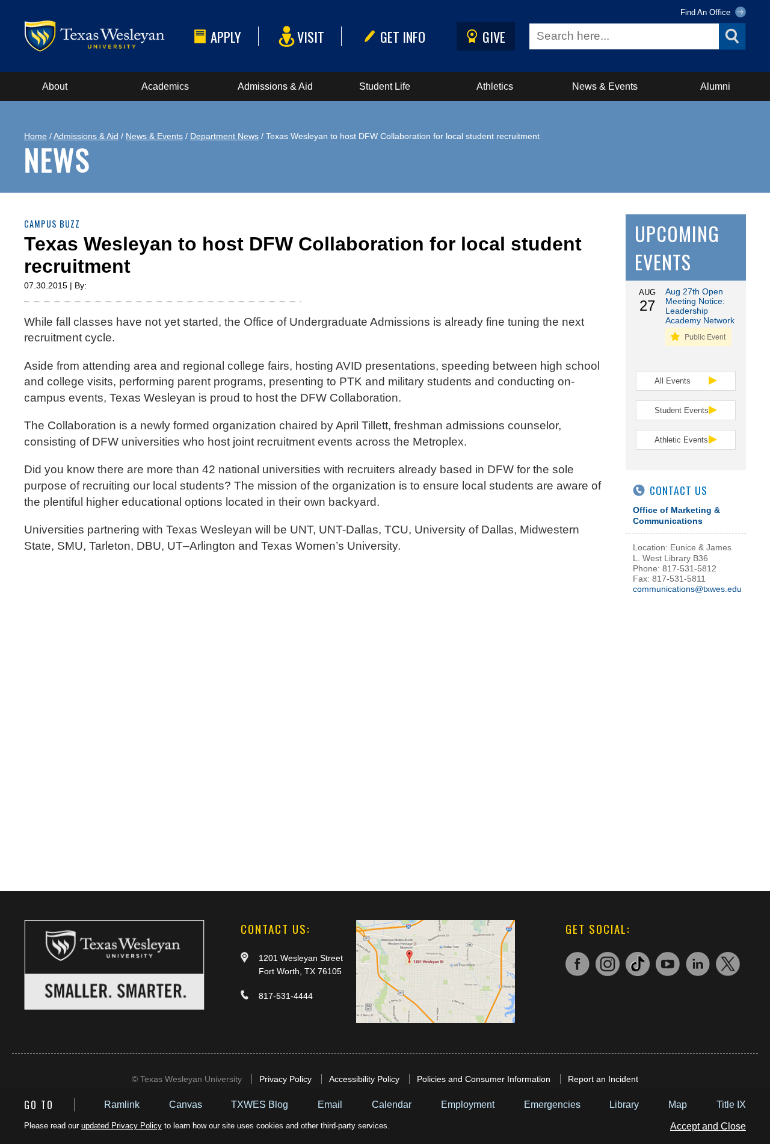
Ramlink (122, 1104)
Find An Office (706, 12)
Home (35, 136)
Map (677, 1104)
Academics (165, 86)
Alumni (715, 86)
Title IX (731, 1104)
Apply (226, 36)
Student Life (384, 86)
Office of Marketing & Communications (676, 515)
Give (493, 36)
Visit (310, 36)
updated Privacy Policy (121, 1125)
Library (624, 1104)
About (54, 86)
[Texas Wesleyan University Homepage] (106, 36)
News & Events (605, 86)
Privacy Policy (285, 1079)
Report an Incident (603, 1079)
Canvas (185, 1104)
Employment (467, 1104)
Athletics (494, 86)
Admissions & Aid (275, 86)
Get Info (402, 36)
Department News (224, 136)
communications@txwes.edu (687, 589)
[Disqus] (313, 716)
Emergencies (552, 1104)
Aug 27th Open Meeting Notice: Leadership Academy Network (700, 306)
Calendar (391, 1104)
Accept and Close (708, 1126)
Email (330, 1104)
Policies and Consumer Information (483, 1079)
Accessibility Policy (364, 1079)
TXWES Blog (259, 1104)
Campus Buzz (52, 223)
